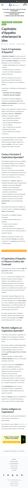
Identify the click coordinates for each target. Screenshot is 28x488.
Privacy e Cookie (14, 485)
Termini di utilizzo (14, 481)
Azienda (14, 459)
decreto (4, 276)
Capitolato (21, 424)
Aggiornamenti (7, 22)
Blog (4, 24)
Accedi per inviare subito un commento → (14, 451)
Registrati (24, 1)
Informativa (17, 22)
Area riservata (14, 468)
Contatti (14, 470)
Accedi (18, 1)
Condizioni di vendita (14, 483)
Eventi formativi (14, 461)
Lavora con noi (14, 465)
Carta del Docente (14, 463)
